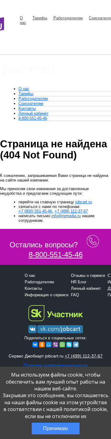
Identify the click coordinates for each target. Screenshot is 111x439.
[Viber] (55, 344)
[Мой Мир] (48, 344)
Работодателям (68, 18)
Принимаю (55, 428)
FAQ (75, 295)
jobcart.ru (83, 202)
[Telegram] (76, 344)
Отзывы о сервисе (88, 275)
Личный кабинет (33, 113)
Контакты (27, 108)
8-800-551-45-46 (32, 118)
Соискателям (30, 103)
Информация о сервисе (46, 295)
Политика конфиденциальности (55, 365)
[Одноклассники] (42, 344)
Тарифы (39, 18)
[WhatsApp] (62, 344)
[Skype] (69, 344)
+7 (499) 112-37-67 (71, 211)
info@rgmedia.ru (66, 216)
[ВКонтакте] (35, 344)
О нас (23, 20)
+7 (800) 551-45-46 (35, 211)
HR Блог (79, 282)
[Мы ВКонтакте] (55, 333)
